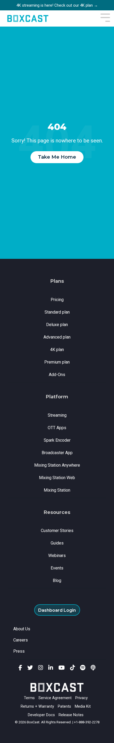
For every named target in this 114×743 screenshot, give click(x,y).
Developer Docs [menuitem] (41, 715)
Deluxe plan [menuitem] (57, 324)
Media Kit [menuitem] (83, 706)
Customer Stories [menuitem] (57, 530)
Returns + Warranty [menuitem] (37, 706)
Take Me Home (57, 157)
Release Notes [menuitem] (71, 715)
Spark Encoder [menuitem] (57, 440)
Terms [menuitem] (29, 698)
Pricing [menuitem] (57, 299)
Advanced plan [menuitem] (57, 337)
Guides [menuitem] (57, 543)
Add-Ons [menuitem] (57, 374)
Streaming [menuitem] (57, 415)
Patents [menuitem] (64, 706)
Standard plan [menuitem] (57, 312)
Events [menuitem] (57, 568)
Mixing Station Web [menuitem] (57, 477)
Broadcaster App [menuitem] (57, 452)
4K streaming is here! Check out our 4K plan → (57, 5)
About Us (21, 628)
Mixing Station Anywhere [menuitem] (57, 465)
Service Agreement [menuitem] (55, 698)
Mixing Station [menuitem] (57, 490)
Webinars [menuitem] (57, 555)
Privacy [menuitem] (81, 698)
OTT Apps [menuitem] (57, 427)
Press (19, 651)
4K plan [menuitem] (57, 349)
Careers (20, 640)
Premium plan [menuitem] (57, 362)
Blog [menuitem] (57, 580)
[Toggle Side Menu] (105, 17)
